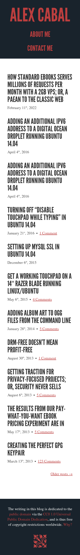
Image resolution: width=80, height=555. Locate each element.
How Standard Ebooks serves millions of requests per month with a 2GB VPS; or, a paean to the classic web (39, 88)
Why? (67, 524)
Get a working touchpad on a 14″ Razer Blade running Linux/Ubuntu (39, 284)
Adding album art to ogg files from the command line (39, 317)
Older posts (59, 473)
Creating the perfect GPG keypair (35, 449)
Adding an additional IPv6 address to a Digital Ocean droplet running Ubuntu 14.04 (37, 132)
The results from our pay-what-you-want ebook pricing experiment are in (36, 416)
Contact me (40, 48)
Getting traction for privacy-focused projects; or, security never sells (36, 379)
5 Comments (49, 328)
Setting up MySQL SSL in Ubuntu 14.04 (33, 250)
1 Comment (48, 233)
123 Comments (49, 461)
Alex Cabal (40, 15)
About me (40, 34)
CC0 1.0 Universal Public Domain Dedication (39, 516)
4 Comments (42, 299)
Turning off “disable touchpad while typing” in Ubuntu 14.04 (36, 217)
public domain (20, 513)
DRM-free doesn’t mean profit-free (32, 346)
